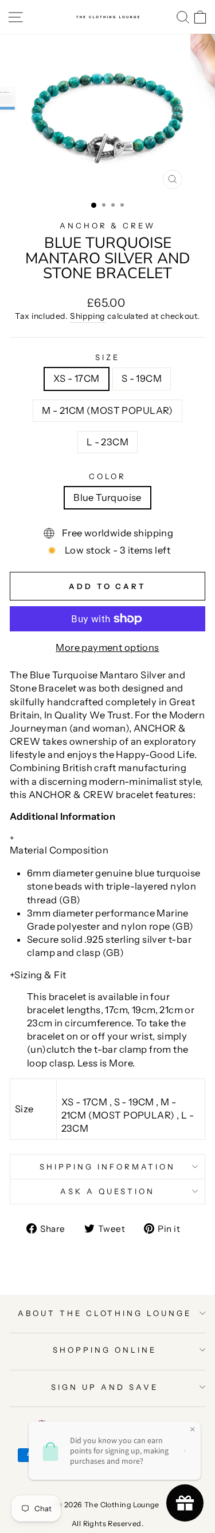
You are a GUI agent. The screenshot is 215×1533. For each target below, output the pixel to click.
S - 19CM (142, 378)
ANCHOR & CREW (108, 225)
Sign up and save (104, 1387)
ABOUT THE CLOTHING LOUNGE (104, 1313)
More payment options (107, 647)
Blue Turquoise (107, 497)
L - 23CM (107, 442)
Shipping (87, 316)
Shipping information (107, 1166)
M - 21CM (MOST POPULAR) (107, 410)
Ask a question (107, 1191)
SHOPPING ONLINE (105, 1349)
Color (108, 476)
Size (107, 357)
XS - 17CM (76, 378)
